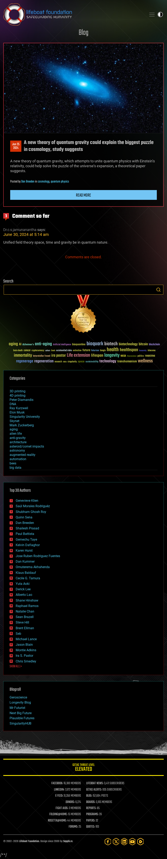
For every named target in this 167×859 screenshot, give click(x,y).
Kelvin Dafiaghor (28, 545)
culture (47, 351)
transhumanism (127, 361)
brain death (18, 350)
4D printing (17, 395)
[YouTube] (132, 841)
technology (107, 361)
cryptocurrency (38, 350)
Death (53, 351)
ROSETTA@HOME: (57, 820)
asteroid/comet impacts (27, 446)
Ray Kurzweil (19, 408)
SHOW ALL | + (16, 666)
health (113, 350)
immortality (23, 355)
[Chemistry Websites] (83, 315)
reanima (150, 356)
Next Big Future (21, 713)
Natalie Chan (25, 611)
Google (103, 350)
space (81, 361)
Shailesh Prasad (27, 528)
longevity (112, 355)
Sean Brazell (25, 617)
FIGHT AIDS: (62, 808)
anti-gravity (18, 438)
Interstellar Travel (41, 356)
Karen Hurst (24, 550)
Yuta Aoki (23, 584)
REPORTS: (91, 808)
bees (13, 463)
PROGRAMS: (92, 814)
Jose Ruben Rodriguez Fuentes (38, 556)
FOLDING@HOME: (58, 814)
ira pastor (58, 355)
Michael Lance (26, 639)
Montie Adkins (26, 650)
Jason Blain (24, 645)
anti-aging (43, 344)
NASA (123, 356)
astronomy (17, 450)
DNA (13, 404)
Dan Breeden (27, 181)
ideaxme (151, 350)
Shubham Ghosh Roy (31, 512)
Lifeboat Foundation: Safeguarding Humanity (73, 14)
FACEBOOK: (57, 783)
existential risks (64, 350)
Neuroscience (131, 356)
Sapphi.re (68, 841)
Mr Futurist (17, 708)
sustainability (92, 362)
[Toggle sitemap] (152, 14)
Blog (83, 33)
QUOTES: (90, 826)
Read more (83, 195)
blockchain (154, 344)
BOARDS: (90, 802)
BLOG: (89, 796)
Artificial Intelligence (62, 344)
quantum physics (60, 181)
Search (158, 290)
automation (18, 459)
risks (65, 362)
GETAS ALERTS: (94, 789)
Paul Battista (25, 534)
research (58, 362)
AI (20, 344)
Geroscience (18, 697)
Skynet (14, 421)
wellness (145, 361)
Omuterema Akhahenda (33, 567)
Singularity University (25, 417)
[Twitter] (116, 841)
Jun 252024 (15, 146)
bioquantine (79, 344)
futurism (95, 350)
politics (140, 356)
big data (15, 468)
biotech (111, 344)
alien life (16, 434)
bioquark (95, 344)
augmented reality (22, 455)
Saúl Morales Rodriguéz (33, 506)
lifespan (97, 355)
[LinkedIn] (124, 841)
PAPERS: (90, 820)
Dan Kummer (25, 561)
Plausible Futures (22, 718)
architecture (18, 442)
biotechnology (128, 344)
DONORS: (70, 802)
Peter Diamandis (21, 400)
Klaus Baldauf (26, 573)
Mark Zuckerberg (22, 425)
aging (13, 344)
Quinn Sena (24, 517)
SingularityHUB (20, 723)
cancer (27, 350)
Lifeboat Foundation (29, 841)
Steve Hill (22, 622)
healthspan (129, 350)
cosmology (43, 181)
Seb (18, 634)
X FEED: (59, 796)
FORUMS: (73, 826)
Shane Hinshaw (27, 600)
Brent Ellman (25, 628)
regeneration (44, 361)
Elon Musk (17, 412)
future (86, 350)
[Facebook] (108, 841)
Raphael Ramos (27, 606)
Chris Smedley (26, 661)
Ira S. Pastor (24, 656)
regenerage (24, 361)
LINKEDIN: (59, 789)
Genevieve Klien (27, 501)
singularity (72, 362)
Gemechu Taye (26, 539)
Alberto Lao (24, 595)
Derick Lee (23, 589)
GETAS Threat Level (83, 768)
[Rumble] (140, 841)
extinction (77, 350)
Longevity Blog (20, 702)
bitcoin (143, 344)
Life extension (78, 355)
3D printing (17, 391)
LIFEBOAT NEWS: (94, 783)
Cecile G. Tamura (28, 578)
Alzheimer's (28, 344)
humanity (143, 351)
